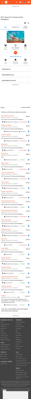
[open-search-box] (17, 2)
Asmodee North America (8, 201)
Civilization (18, 328)
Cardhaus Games (6, 229)
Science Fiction (19, 346)
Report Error (26, 107)
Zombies (18, 348)
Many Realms (5, 163)
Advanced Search (5, 324)
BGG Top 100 (19, 356)
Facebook (5, 354)
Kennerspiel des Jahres (22, 372)
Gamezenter (4, 153)
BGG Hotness (19, 354)
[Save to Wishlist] (28, 23)
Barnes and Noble (6, 125)
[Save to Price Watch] (25, 23)
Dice (17, 330)
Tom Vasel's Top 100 (21, 358)
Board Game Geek (14, 56)
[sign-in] (29, 2)
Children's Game (20, 326)
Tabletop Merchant (6, 286)
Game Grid (4, 239)
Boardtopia (4, 144)
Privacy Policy (4, 337)
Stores (2, 330)
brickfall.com (4, 363)
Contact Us (3, 333)
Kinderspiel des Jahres (21, 374)
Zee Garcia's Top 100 (21, 360)
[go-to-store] (28, 122)
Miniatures (18, 339)
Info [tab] (5, 27)
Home (2, 322)
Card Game (18, 324)
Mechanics (3, 328)
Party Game (19, 341)
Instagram (5, 358)
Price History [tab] (25, 27)
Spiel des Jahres (20, 370)
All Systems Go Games (7, 116)
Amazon (3, 295)
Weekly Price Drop (5, 349)
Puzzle (17, 344)
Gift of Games (5, 182)
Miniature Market (6, 267)
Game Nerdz (4, 248)
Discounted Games (5, 344)
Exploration (18, 335)
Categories (3, 326)
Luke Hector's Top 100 (21, 365)
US (22, 2)
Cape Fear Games (6, 220)
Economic (18, 333)
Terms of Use (4, 335)
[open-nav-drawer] (2, 2)
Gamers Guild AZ (6, 258)
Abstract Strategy (20, 322)
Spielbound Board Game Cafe (9, 276)
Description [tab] (15, 27)
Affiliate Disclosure (5, 339)
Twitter (4, 356)
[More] (15, 52)
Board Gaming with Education (9, 210)
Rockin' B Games (5, 134)
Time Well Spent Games (8, 172)
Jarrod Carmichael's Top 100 (23, 363)
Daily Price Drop (4, 347)
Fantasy (18, 337)
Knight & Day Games (7, 191)
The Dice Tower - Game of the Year (22, 377)
